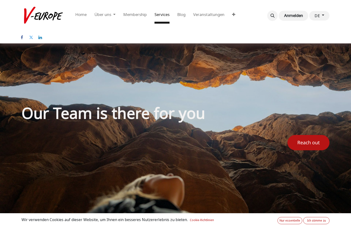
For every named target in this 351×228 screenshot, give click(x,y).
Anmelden (293, 15)
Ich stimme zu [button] (316, 221)
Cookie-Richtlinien (202, 220)
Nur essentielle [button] (290, 221)
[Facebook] (22, 37)
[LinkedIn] (40, 37)
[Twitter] (31, 37)
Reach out (308, 143)
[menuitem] (81, 16)
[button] (272, 15)
